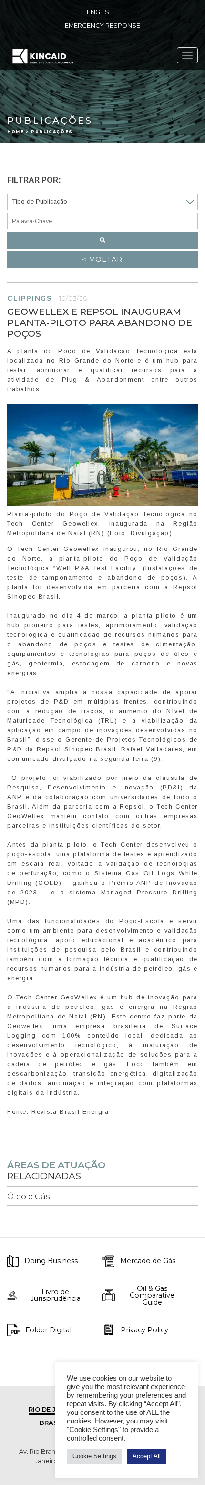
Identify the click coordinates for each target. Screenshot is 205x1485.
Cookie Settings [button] (94, 1456)
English (100, 12)
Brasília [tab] (55, 1422)
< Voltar (102, 259)
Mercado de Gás (147, 1261)
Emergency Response (102, 25)
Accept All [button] (147, 1456)
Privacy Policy (144, 1330)
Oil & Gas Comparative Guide (152, 1295)
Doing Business (51, 1261)
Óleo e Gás (28, 1196)
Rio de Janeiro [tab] (55, 1409)
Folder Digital (48, 1330)
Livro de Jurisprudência (56, 1295)
